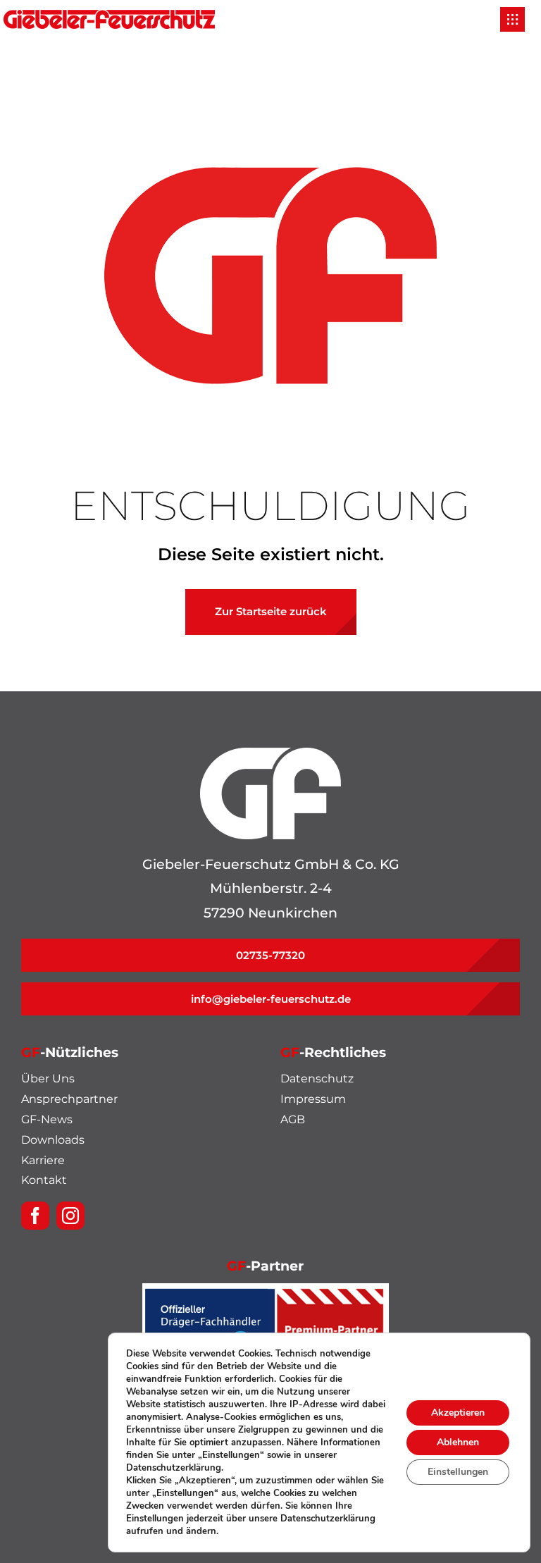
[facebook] (35, 1215)
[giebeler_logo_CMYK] (109, 16)
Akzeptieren (458, 1412)
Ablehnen (458, 1442)
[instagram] (70, 1215)
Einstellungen (458, 1471)
